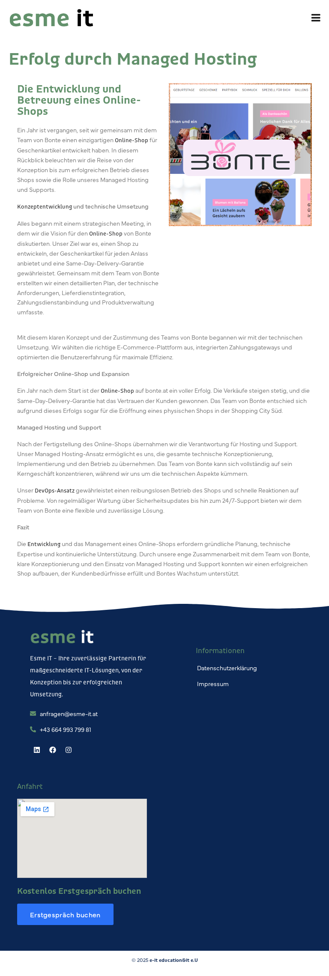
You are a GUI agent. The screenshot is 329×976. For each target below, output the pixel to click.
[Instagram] (68, 750)
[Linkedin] (37, 750)
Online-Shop (131, 140)
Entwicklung (43, 544)
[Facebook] (53, 750)
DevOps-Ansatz (55, 490)
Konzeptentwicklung (44, 206)
